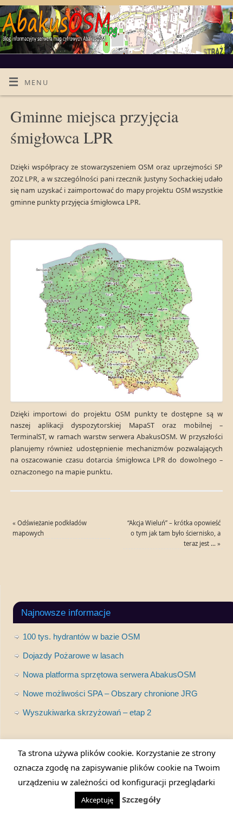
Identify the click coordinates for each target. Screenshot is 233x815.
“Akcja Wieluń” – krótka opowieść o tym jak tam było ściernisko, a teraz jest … (174, 533)
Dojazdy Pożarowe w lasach (73, 655)
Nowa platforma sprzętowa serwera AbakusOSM (109, 674)
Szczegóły (141, 799)
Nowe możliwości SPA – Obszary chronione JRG (110, 693)
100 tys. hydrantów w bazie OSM (81, 636)
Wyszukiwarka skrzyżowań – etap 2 (87, 712)
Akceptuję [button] (97, 800)
